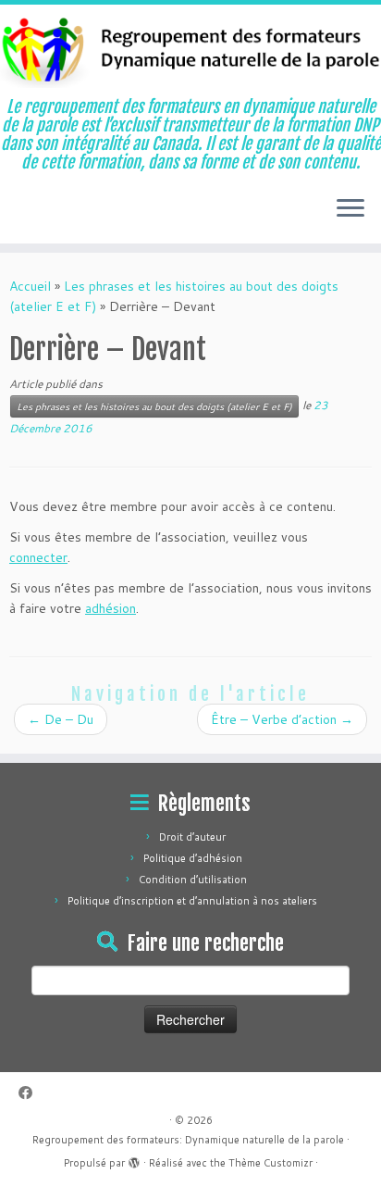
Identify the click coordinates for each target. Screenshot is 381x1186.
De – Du (60, 719)
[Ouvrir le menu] (350, 210)
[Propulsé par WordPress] (134, 1159)
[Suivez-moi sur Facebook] (30, 1093)
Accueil (30, 286)
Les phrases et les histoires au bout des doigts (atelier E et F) (154, 406)
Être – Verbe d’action (282, 719)
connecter (38, 557)
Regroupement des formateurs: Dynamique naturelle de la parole (188, 1139)
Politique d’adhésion (192, 858)
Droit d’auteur (192, 837)
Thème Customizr (270, 1162)
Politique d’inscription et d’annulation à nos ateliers (192, 900)
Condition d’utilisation (193, 879)
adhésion (110, 608)
